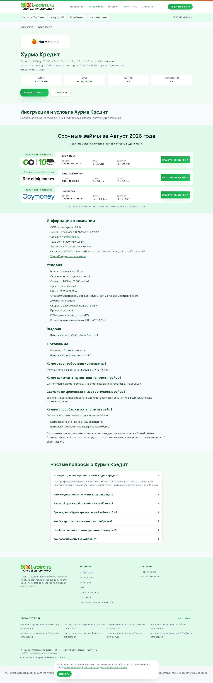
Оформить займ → (34, 92)
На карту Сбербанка (33, 17)
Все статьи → (185, 618)
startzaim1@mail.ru (149, 576)
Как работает (77, 6)
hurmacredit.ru (70, 237)
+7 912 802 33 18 (147, 571)
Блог (126, 6)
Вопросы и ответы (89, 592)
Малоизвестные (98, 17)
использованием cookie (114, 667)
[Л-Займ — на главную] (37, 6)
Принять (64, 673)
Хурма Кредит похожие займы (68, 256)
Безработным (77, 17)
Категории (113, 6)
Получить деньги (180, 6)
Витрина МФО (87, 572)
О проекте (147, 6)
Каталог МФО (96, 6)
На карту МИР (57, 17)
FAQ (135, 6)
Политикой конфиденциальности (81, 667)
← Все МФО (60, 92)
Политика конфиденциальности (97, 602)
